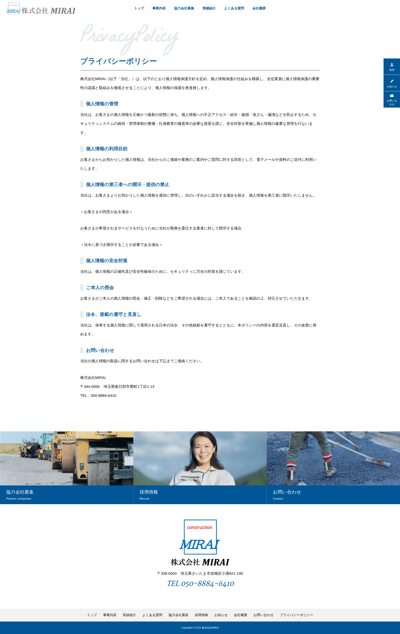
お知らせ (221, 615)
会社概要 (259, 8)
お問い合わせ (264, 615)
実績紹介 (209, 8)
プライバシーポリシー (296, 615)
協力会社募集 (184, 8)
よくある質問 (234, 8)
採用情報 (201, 615)
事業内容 (159, 8)
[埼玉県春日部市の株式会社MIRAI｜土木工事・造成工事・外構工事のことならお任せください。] (41, 8)
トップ (139, 8)
